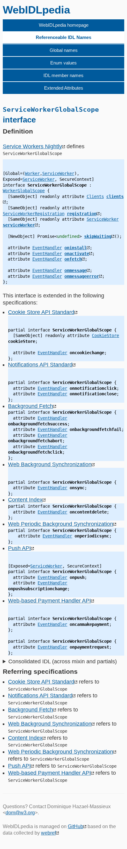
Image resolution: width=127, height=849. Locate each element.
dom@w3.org (20, 812)
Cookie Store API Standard (41, 312)
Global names (64, 50)
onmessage (75, 270)
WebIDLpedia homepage (63, 25)
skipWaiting (97, 236)
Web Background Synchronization (50, 464)
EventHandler (47, 247)
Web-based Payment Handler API (49, 601)
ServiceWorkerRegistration (33, 213)
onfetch (73, 259)
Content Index (25, 500)
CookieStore (105, 335)
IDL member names (63, 75)
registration (81, 213)
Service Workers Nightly (32, 146)
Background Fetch (30, 406)
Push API (19, 548)
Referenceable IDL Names (63, 37)
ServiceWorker (58, 173)
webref (48, 832)
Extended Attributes (63, 88)
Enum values (63, 62)
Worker (32, 173)
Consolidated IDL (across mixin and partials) (62, 661)
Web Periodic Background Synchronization (60, 524)
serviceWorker (19, 225)
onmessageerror (81, 276)
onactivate (76, 253)
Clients (95, 196)
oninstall (75, 247)
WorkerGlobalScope (24, 190)
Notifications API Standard (40, 365)
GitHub (75, 826)
